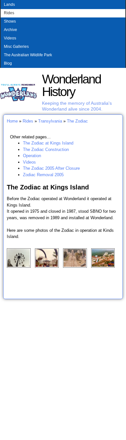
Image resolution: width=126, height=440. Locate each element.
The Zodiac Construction (46, 149)
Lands (9, 4)
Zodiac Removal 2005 (43, 174)
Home (12, 121)
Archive (10, 29)
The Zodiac (77, 121)
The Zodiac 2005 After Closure (51, 168)
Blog (8, 63)
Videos (10, 38)
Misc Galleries (16, 46)
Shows (10, 21)
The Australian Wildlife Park (28, 55)
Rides (9, 13)
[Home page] (18, 100)
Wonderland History (71, 85)
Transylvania (50, 121)
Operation (32, 155)
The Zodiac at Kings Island (48, 143)
